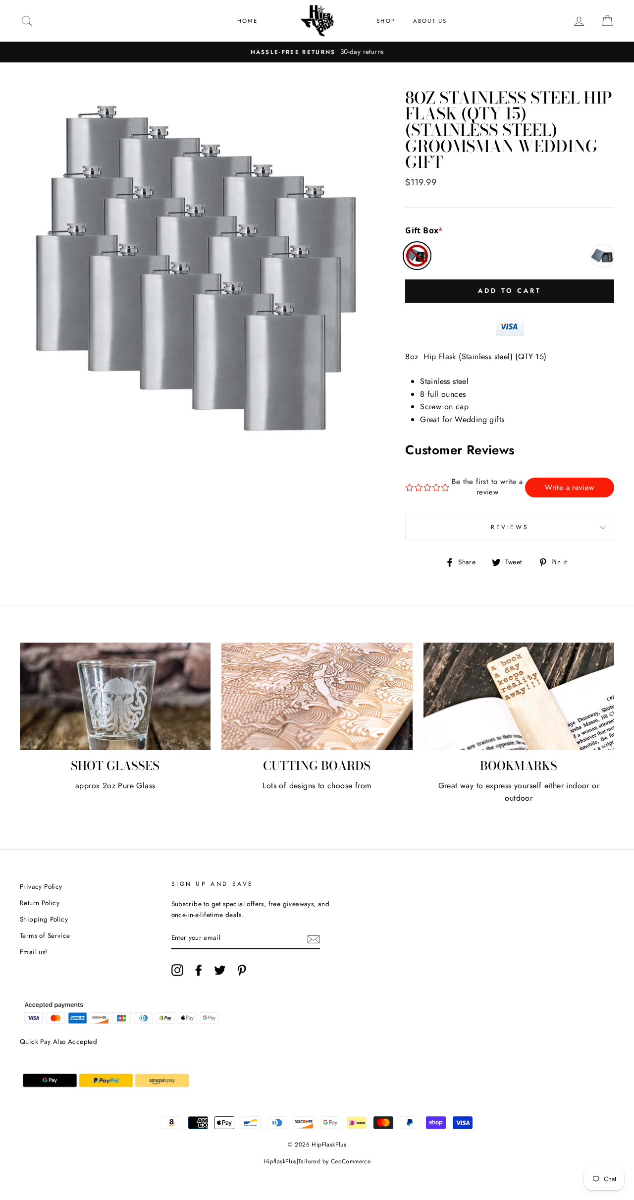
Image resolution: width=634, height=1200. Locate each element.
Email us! (34, 952)
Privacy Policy (41, 886)
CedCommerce (350, 1161)
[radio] (417, 256)
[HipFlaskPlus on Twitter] (220, 970)
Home (247, 21)
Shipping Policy (44, 919)
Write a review (569, 487)
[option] (317, 52)
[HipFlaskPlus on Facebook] (199, 970)
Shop (385, 21)
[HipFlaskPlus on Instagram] (177, 970)
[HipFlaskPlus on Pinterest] (242, 970)
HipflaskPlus (280, 1161)
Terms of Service (45, 935)
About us (430, 21)
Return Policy (39, 903)
